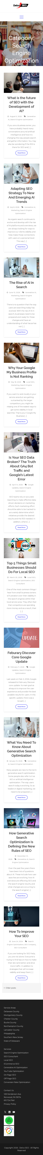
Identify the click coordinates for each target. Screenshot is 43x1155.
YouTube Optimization (14, 1071)
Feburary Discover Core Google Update (22, 657)
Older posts (11, 988)
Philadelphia (9, 1034)
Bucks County (10, 1022)
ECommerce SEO (11, 1064)
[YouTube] (13, 1113)
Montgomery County (13, 1015)
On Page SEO (10, 1075)
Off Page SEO (10, 1079)
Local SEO (30, 382)
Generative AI (29, 207)
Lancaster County (11, 1030)
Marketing (15, 210)
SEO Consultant (20, 948)
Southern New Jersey (13, 1037)
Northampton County (13, 1026)
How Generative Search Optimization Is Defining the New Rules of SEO (21, 842)
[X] (5, 1113)
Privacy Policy (10, 1104)
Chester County (11, 1019)
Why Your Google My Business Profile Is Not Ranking (21, 372)
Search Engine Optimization (21, 120)
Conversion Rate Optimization (17, 1082)
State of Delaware (12, 1041)
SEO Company (30, 945)
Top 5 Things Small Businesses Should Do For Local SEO (21, 567)
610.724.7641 (9, 1100)
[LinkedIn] (9, 1113)
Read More (21, 153)
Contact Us (9, 1090)
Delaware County (11, 1011)
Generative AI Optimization (16, 1067)
